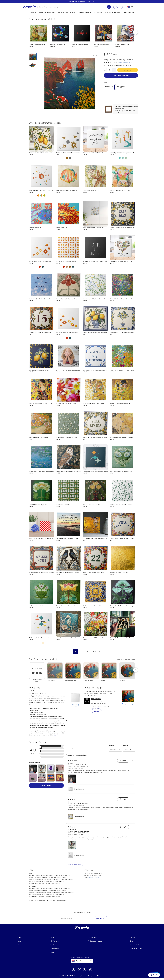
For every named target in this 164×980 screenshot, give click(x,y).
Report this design (127, 704)
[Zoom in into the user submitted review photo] (33, 768)
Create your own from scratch (75, 705)
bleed (55, 735)
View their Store (95, 708)
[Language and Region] (130, 7)
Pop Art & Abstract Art (125, 62)
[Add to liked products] (97, 55)
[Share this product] (93, 55)
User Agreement (92, 976)
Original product (79, 789)
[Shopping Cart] (138, 7)
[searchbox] (74, 7)
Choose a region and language (80, 958)
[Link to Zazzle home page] (30, 6)
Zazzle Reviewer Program (75, 768)
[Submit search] (109, 7)
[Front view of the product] (69, 83)
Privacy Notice (100, 976)
